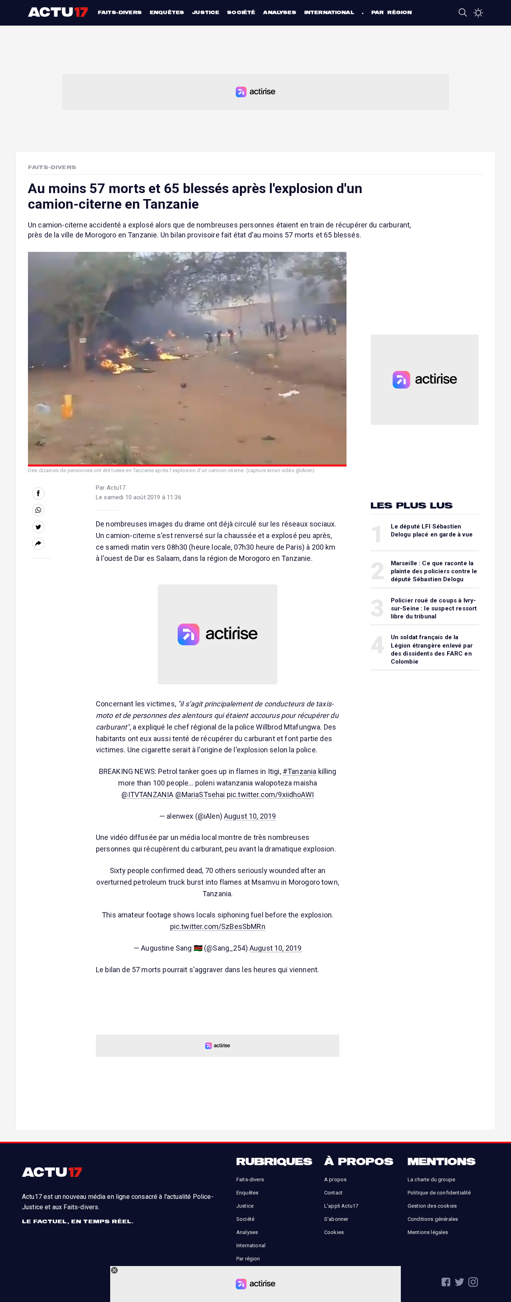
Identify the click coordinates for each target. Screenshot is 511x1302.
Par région (391, 12)
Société (241, 12)
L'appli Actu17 (341, 1206)
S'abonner (336, 1219)
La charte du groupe (431, 1179)
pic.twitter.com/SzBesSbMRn (217, 926)
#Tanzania (299, 771)
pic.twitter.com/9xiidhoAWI (270, 794)
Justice (205, 12)
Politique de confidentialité (439, 1193)
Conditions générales (433, 1219)
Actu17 (59, 12)
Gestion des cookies (432, 1206)
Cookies (334, 1232)
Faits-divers (120, 12)
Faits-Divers (52, 167)
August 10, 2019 (250, 816)
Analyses (279, 12)
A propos (335, 1179)
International (329, 12)
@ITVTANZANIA (147, 794)
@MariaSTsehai (200, 794)
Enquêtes (167, 12)
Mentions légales (428, 1232)
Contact (333, 1193)
